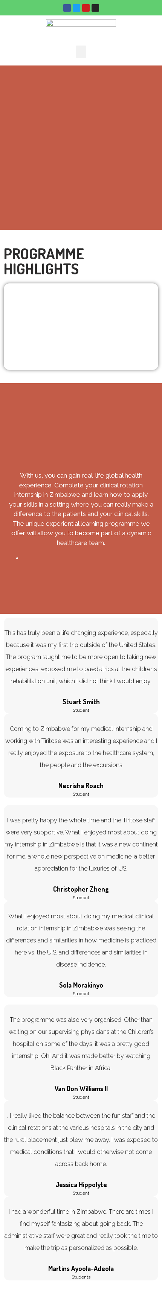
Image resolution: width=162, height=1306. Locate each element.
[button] (81, 52)
